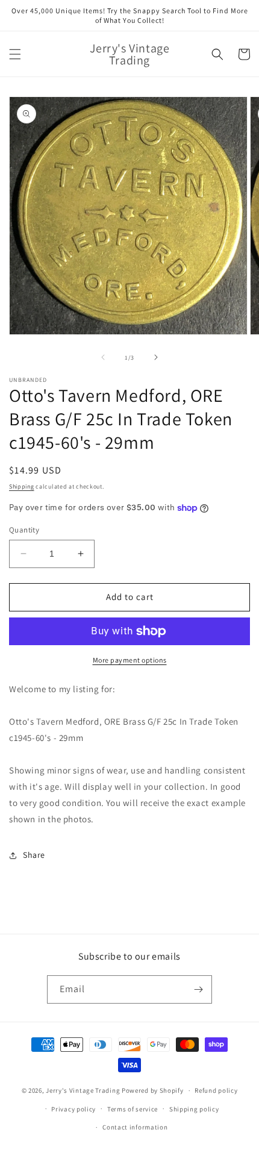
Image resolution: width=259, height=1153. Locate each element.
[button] (15, 54)
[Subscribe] (198, 989)
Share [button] (34, 854)
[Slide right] (156, 357)
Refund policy (216, 1090)
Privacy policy (73, 1109)
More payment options (130, 659)
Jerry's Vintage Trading (83, 1090)
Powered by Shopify (153, 1090)
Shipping (21, 486)
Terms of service (132, 1109)
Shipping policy (194, 1109)
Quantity (24, 530)
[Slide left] (103, 357)
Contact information (134, 1127)
